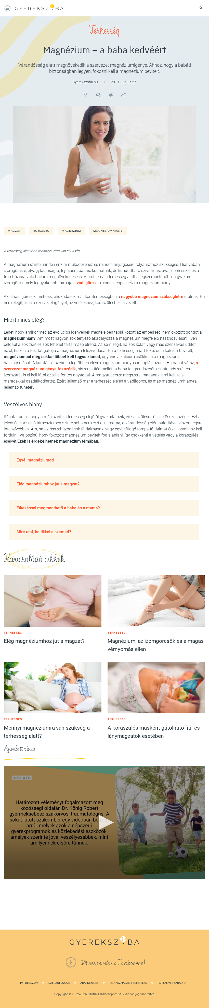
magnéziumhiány (107, 231)
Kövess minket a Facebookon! (113, 963)
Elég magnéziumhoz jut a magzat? (48, 484)
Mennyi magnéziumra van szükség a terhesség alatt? (47, 732)
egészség (41, 231)
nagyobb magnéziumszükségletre (152, 296)
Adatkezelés (89, 983)
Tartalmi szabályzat (173, 983)
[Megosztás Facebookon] (85, 95)
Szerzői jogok (59, 983)
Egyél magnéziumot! (35, 460)
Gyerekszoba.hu (85, 82)
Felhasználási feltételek (128, 983)
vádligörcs (86, 282)
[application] (104, 822)
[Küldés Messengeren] (98, 95)
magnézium (71, 231)
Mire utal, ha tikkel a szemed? (44, 531)
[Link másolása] (124, 95)
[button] (104, 822)
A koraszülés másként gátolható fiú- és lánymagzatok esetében (154, 732)
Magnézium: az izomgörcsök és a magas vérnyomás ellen (156, 645)
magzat (14, 231)
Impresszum (29, 983)
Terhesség (104, 30)
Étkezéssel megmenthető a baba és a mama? (58, 508)
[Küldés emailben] (111, 95)
